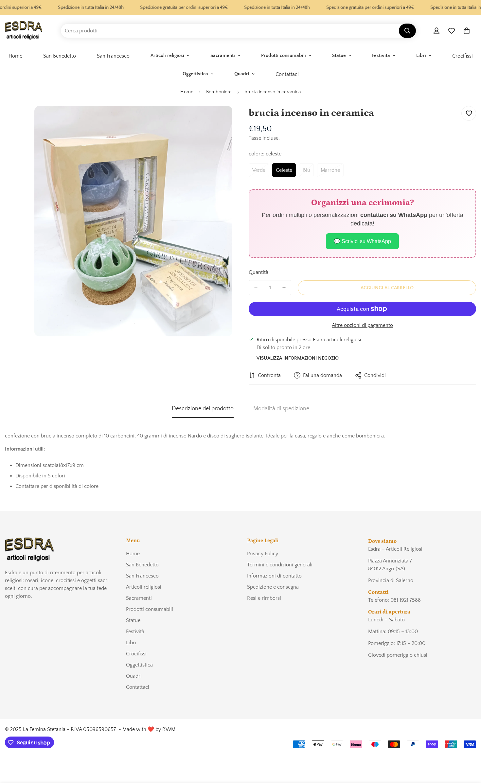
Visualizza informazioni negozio (298, 358)
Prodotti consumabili (283, 55)
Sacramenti (222, 55)
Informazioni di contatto (274, 576)
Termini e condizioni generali (279, 565)
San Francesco (113, 56)
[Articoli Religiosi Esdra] (24, 31)
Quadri (241, 74)
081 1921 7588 (405, 600)
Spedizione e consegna (273, 587)
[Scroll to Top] (468, 747)
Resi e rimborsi (264, 598)
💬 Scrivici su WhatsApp (362, 241)
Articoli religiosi (167, 55)
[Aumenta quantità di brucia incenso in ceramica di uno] (284, 287)
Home (186, 92)
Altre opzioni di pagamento (362, 325)
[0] (466, 30)
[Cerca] (407, 31)
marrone (332, 172)
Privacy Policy (262, 554)
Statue (339, 55)
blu (308, 172)
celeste (286, 172)
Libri (421, 55)
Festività (381, 55)
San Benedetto (59, 56)
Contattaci (287, 74)
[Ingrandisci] (226, 120)
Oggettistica (195, 74)
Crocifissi (136, 654)
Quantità (258, 272)
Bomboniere (219, 92)
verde (260, 172)
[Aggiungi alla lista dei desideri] (468, 113)
